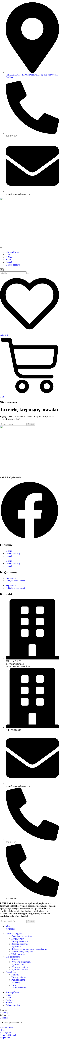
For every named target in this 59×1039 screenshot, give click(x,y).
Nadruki (9, 259)
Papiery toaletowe (19, 941)
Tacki (13, 985)
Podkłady (15, 982)
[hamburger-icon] (1, 247)
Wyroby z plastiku (19, 969)
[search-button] (28, 273)
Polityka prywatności (15, 580)
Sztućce (14, 959)
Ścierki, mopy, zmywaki (22, 951)
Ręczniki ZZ (17, 946)
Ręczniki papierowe (20, 944)
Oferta (8, 254)
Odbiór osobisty (13, 265)
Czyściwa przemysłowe (22, 936)
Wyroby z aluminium (21, 962)
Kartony (15, 974)
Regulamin (11, 578)
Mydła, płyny (17, 939)
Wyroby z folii (17, 964)
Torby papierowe (19, 987)
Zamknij (4, 1012)
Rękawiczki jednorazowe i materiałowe (29, 949)
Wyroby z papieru (19, 967)
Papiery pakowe (18, 977)
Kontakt (9, 262)
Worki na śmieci (18, 954)
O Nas (9, 257)
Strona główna (12, 252)
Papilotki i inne (18, 980)
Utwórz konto (6, 1027)
